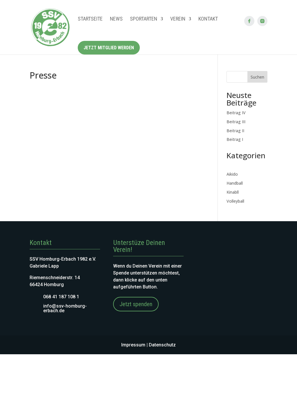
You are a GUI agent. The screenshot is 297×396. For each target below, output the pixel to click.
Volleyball (235, 201)
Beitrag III (236, 121)
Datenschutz (162, 345)
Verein (177, 19)
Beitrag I (235, 139)
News (116, 19)
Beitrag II (235, 130)
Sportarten (143, 19)
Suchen (257, 77)
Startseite (90, 19)
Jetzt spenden (135, 304)
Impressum (133, 345)
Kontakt (208, 19)
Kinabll (233, 192)
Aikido (232, 174)
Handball (235, 183)
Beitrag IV (236, 112)
